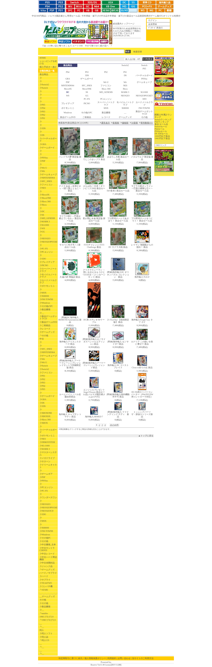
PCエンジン (106, 99)
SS (87, 92)
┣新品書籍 (45, 309)
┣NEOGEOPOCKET (48, 242)
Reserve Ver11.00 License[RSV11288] (106, 665)
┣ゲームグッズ (47, 332)
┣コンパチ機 (46, 586)
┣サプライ (45, 579)
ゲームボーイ (86, 78)
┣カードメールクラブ (48, 281)
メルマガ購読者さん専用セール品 (64, 16)
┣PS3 (42, 111)
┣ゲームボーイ (47, 147)
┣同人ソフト (46, 633)
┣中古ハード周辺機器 (48, 558)
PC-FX (87, 99)
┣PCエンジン (46, 252)
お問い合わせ (124, 658)
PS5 (144, 68)
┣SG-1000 (45, 445)
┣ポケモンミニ (47, 286)
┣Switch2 (44, 84)
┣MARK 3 (45, 221)
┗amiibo (44, 613)
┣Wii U (43, 168)
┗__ (42, 627)
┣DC (42, 211)
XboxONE (86, 89)
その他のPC (86, 112)
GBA (67, 78)
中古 (42, 339)
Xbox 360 (106, 89)
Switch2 (125, 65)
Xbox (125, 89)
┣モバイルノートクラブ (48, 275)
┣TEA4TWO (46, 583)
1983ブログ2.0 (46, 616)
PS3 (87, 72)
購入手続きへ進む (48, 67)
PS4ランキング (162, 122)
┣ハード (44, 576)
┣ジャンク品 (46, 566)
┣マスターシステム (48, 453)
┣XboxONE (45, 198)
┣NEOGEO (45, 238)
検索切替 (137, 51)
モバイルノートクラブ (125, 103)
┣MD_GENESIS (47, 218)
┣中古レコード (47, 553)
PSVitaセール (161, 131)
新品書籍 (106, 112)
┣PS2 (42, 115)
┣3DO (43, 258)
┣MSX (43, 292)
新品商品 (44, 74)
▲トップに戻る (145, 435)
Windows (68, 112)
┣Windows (45, 303)
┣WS (42, 228)
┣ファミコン (46, 184)
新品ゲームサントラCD (144, 112)
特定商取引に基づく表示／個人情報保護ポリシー (82, 658)
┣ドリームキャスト (48, 465)
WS (67, 95)
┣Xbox (43, 205)
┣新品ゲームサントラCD (48, 317)
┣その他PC (45, 538)
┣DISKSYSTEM (47, 442)
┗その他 (44, 335)
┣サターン (45, 461)
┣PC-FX (44, 248)
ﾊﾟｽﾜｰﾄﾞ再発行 (155, 28)
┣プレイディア (47, 262)
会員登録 (152, 24)
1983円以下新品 (162, 138)
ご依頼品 (86, 117)
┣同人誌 (44, 637)
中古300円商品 (39, 16)
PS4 (67, 72)
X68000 (125, 108)
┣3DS (43, 128)
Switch (144, 65)
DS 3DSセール (161, 133)
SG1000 (144, 92)
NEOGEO (125, 95)
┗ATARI (44, 590)
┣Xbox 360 (45, 201)
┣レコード (45, 328)
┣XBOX (44, 423)
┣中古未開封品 (47, 563)
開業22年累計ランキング (163, 115)
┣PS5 (42, 105)
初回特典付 (145, 16)
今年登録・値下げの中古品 (94, 16)
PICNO (87, 103)
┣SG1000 (44, 225)
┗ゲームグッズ (47, 569)
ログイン (152, 20)
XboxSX (68, 89)
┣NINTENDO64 (47, 177)
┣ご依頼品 (45, 325)
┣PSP (42, 161)
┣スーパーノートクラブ (48, 269)
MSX (106, 108)
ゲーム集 (155, 16)
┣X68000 (44, 296)
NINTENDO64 (67, 85)
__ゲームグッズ (47, 596)
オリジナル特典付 (171, 16)
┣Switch (44, 88)
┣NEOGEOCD (46, 511)
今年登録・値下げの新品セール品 (123, 16)
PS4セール (159, 129)
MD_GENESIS (106, 92)
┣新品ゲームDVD (48, 322)
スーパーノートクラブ (106, 103)
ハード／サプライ (48, 573)
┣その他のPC (46, 306)
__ (41, 623)
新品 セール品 (161, 124)
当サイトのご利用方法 (143, 658)
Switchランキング (163, 119)
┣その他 (44, 541)
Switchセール (161, 126)
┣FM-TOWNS (46, 299)
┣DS (42, 135)
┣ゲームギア (46, 474)
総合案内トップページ (123, 23)
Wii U (105, 82)
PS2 (106, 72)
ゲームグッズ (125, 117)
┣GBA (43, 144)
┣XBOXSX (45, 416)
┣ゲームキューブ (48, 174)
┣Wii (42, 171)
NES (125, 85)
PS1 (125, 72)
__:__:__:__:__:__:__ (48, 593)
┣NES (43, 188)
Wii (125, 82)
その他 (43, 599)
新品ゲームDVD (67, 117)
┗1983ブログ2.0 (48, 620)
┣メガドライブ (47, 458)
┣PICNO (44, 265)
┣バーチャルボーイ (48, 139)
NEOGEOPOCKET (144, 95)
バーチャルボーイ (144, 75)
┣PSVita (44, 157)
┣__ (42, 313)
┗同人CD (44, 640)
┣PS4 (42, 108)
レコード (106, 117)
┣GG (42, 231)
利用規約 (111, 658)
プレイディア (67, 103)
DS (125, 75)
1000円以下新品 (162, 136)
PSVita (144, 78)
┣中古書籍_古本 (48, 544)
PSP (67, 82)
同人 (42, 630)
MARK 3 (125, 92)
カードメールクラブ (144, 103)
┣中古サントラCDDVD (47, 549)
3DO (144, 99)
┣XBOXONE (46, 413)
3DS (87, 75)
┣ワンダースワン (48, 497)
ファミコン (106, 85)
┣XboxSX (44, 194)
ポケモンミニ (67, 108)
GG (86, 95)
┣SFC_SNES (46, 181)
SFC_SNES (87, 85)
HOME (43, 58)
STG (161, 16)
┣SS (42, 215)
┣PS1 (42, 118)
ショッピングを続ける (48, 62)
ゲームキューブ (144, 82)
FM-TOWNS (144, 108)
